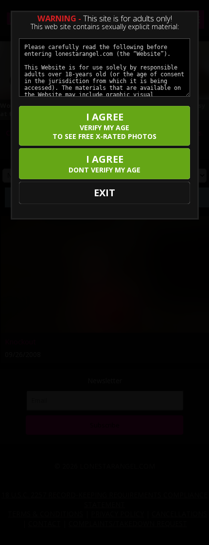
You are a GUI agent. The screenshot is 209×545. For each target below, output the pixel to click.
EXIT (104, 192)
